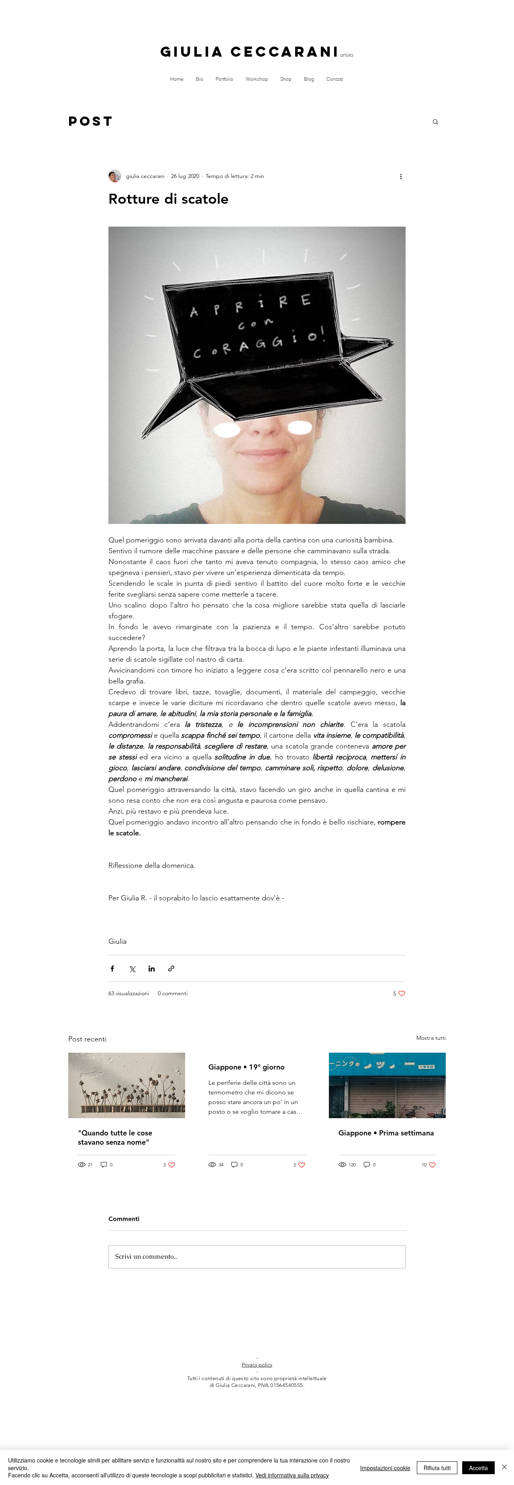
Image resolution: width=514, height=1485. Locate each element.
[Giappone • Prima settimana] (387, 1085)
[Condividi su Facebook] (112, 968)
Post (91, 121)
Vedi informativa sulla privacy (292, 1475)
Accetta (478, 1468)
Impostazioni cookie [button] (385, 1468)
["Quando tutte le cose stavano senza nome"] (126, 1085)
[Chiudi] (504, 1467)
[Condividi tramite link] (171, 968)
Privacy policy (257, 1365)
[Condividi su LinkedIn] (151, 968)
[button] (435, 121)
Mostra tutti (431, 1037)
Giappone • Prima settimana (386, 1132)
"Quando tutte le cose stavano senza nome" (115, 1137)
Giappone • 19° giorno (246, 1067)
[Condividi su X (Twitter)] (132, 968)
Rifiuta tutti (437, 1468)
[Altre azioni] (401, 176)
